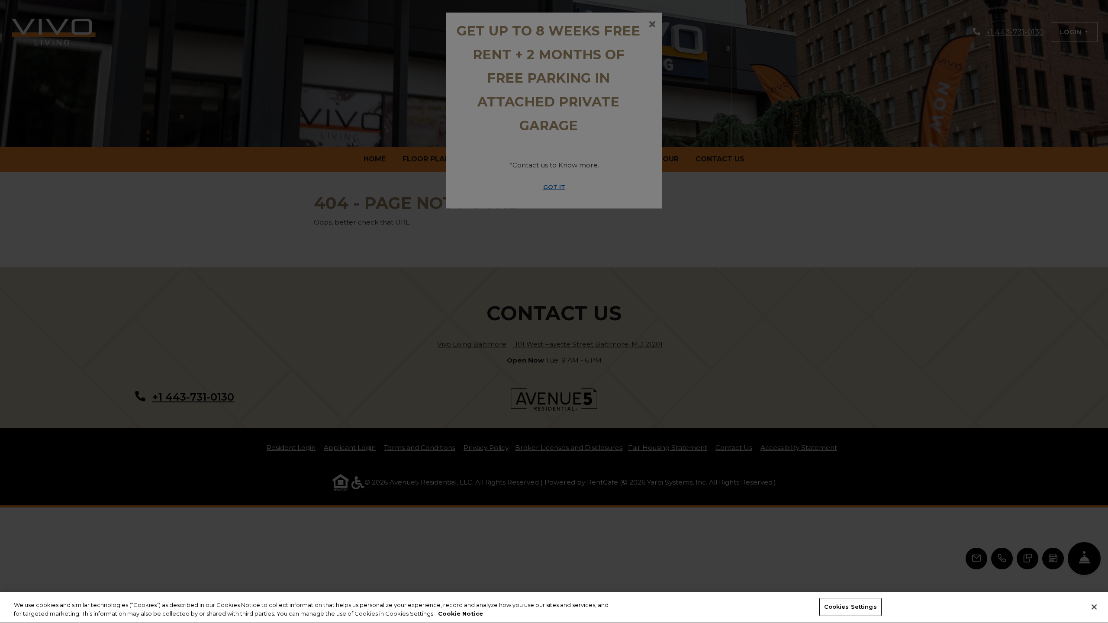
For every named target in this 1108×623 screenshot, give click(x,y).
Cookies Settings (850, 606)
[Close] (1094, 607)
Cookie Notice (460, 613)
